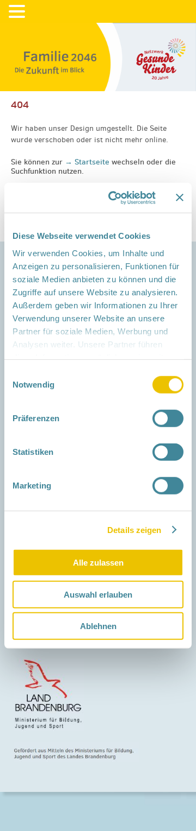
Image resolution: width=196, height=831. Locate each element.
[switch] (167, 418)
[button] (18, 12)
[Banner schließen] (179, 197)
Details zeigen (134, 529)
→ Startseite (88, 161)
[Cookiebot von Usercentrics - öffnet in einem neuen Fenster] (115, 198)
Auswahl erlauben (98, 594)
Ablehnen (98, 626)
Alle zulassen (98, 562)
